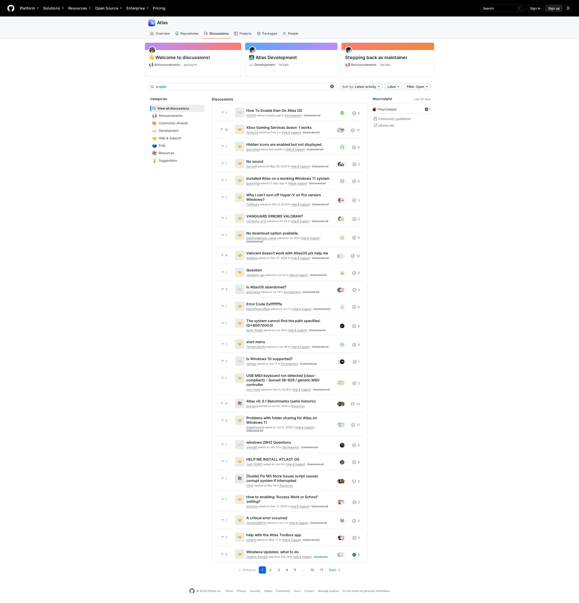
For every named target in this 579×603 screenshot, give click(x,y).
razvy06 (251, 166)
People (293, 33)
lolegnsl (251, 539)
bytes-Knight (254, 330)
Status (268, 591)
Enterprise (135, 8)
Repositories (189, 33)
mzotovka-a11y (256, 221)
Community (283, 591)
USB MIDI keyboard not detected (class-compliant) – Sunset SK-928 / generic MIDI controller (282, 380)
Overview (163, 33)
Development (262, 64)
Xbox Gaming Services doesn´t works (279, 127)
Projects (246, 33)
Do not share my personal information (366, 591)
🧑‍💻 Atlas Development (273, 57)
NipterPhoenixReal (258, 309)
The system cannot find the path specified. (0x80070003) (283, 323)
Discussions (219, 33)
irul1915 (251, 115)
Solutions (51, 8)
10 (312, 570)
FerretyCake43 (256, 346)
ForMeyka (252, 204)
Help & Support (291, 132)
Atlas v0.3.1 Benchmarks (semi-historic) (281, 401)
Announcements (164, 64)
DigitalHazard (255, 427)
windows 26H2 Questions (268, 442)
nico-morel (253, 389)
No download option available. (272, 233)
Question (254, 270)
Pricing (159, 8)
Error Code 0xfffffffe (264, 304)
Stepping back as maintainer (376, 57)
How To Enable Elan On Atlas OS (274, 110)
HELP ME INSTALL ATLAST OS (272, 459)
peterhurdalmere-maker (261, 238)
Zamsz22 (252, 132)
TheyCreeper (387, 109)
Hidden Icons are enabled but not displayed (283, 144)
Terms (229, 591)
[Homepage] (10, 8)
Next (332, 570)
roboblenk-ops (255, 275)
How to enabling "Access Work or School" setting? (282, 499)
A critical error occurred (266, 518)
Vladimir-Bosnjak (257, 556)
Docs (297, 591)
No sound (254, 161)
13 (357, 404)
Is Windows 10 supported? (269, 359)
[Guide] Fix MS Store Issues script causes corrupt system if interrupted (282, 478)
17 (358, 130)
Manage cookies (328, 591)
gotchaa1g (253, 292)
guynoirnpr (253, 149)
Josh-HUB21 (254, 464)
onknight (251, 447)
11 (358, 425)
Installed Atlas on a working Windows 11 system (287, 178)
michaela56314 (256, 522)
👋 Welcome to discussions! (179, 57)
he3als (284, 65)
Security (255, 591)
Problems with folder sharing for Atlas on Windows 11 (281, 420)
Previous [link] (249, 570)
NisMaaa (252, 258)
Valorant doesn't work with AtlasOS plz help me (287, 253)
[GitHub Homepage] (192, 591)
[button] (332, 86)
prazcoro (252, 506)
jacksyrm (190, 65)
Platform (27, 8)
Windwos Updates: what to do (272, 552)
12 (358, 256)
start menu (255, 342)
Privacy (241, 591)
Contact (309, 591)
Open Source (106, 8)
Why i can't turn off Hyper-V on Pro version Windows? (283, 197)
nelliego (251, 363)
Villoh (249, 485)
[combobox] (241, 86)
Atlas (162, 22)
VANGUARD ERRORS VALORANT (274, 216)
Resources (77, 8)
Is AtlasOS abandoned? (266, 287)
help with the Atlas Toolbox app (273, 535)
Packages (269, 33)
